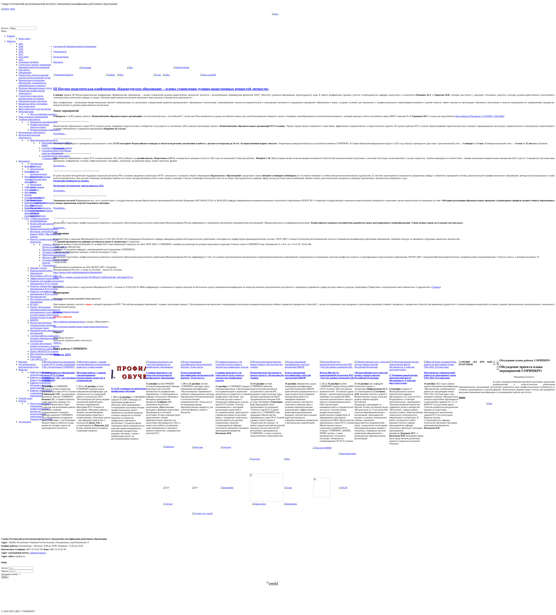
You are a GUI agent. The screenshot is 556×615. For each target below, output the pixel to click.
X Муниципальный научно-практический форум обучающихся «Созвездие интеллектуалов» (403, 379)
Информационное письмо (66, 312)
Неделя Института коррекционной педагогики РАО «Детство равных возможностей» (337, 375)
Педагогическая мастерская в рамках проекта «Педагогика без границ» (267, 375)
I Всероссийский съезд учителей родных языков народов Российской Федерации (371, 375)
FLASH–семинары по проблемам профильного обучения (128, 389)
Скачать (436, 287)
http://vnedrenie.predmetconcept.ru (69, 321)
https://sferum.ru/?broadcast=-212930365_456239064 (479, 116)
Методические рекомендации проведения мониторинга (80, 326)
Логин (4, 568)
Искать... (5, 28)
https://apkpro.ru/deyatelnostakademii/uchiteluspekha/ (77, 272)
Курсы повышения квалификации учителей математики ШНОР (298, 375)
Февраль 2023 (62, 354)
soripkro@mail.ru (38, 553)
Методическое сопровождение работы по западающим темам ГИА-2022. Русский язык (440, 375)
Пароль (5, 571)
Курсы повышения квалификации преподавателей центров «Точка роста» (197, 375)
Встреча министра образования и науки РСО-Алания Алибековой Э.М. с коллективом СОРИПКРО (59, 376)
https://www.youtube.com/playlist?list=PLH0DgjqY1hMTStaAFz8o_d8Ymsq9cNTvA (93, 277)
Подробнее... (59, 133)
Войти (5, 577)
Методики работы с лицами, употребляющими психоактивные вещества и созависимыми (91, 376)
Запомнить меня (9, 574)
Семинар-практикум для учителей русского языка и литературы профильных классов (229, 376)
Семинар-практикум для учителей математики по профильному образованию (160, 375)
